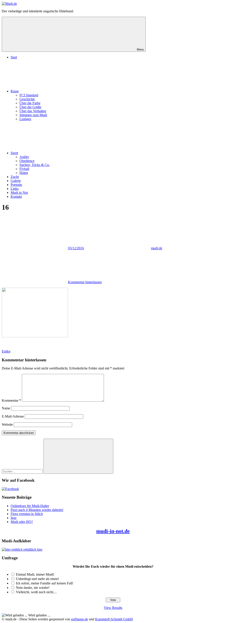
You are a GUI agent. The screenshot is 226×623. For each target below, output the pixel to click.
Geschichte (27, 99)
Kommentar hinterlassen (85, 282)
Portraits (16, 185)
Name (6, 408)
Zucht (15, 177)
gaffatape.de (79, 619)
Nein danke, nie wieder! (32, 587)
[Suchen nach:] (22, 471)
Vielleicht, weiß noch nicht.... (36, 592)
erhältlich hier (32, 549)
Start (14, 57)
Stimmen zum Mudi (33, 115)
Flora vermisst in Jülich (27, 514)
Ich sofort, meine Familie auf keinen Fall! (44, 583)
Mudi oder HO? (22, 522)
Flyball (24, 169)
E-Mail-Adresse (13, 416)
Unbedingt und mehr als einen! (37, 579)
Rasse (15, 91)
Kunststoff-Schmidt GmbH (114, 619)
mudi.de (156, 248)
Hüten (23, 173)
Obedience (26, 161)
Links (15, 188)
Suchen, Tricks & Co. (34, 165)
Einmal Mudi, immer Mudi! (35, 574)
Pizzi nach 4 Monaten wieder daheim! (37, 510)
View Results (113, 608)
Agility (24, 157)
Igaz (14, 518)
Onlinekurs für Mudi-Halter (30, 506)
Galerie (16, 181)
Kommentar (11, 400)
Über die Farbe (29, 103)
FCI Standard (28, 95)
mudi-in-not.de (113, 531)
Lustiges (25, 119)
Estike (6, 351)
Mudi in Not (19, 192)
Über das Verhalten (32, 111)
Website (7, 424)
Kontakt (16, 196)
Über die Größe (30, 107)
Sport (14, 153)
